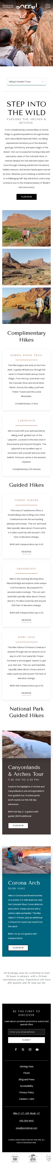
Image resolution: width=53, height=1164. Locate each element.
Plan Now (26, 197)
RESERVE (26, 552)
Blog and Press (26, 1079)
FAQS (26, 1073)
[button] (48, 6)
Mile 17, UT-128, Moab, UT (26, 1113)
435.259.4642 (26, 1120)
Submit (26, 1040)
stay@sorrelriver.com (26, 1128)
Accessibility (26, 1086)
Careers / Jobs (26, 1099)
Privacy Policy (26, 1092)
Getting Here (26, 1066)
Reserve (8, 6)
